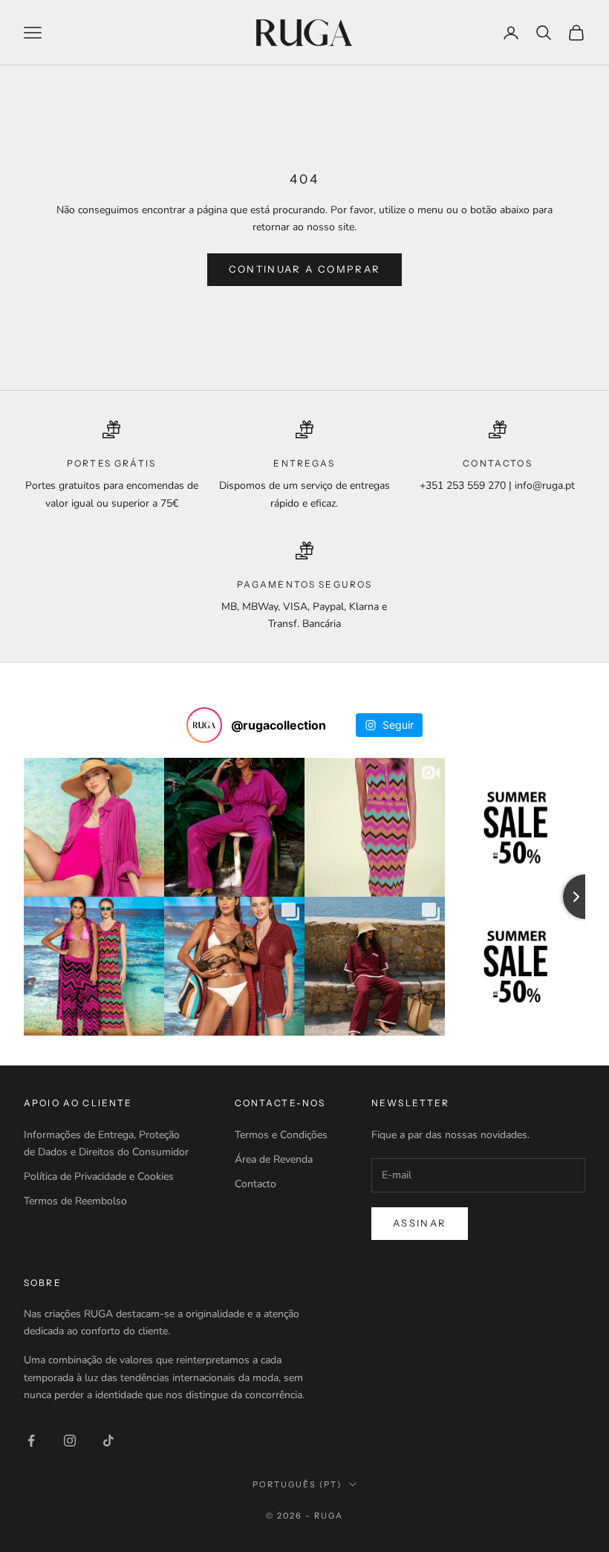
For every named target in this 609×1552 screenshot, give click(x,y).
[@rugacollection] (204, 725)
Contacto (255, 1184)
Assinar (419, 1223)
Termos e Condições (281, 1135)
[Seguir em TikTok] (108, 1440)
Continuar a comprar (304, 269)
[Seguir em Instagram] (69, 1440)
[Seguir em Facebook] (31, 1440)
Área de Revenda (274, 1159)
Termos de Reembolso (75, 1201)
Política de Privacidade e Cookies (99, 1176)
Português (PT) (297, 1484)
